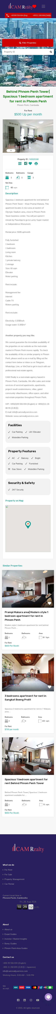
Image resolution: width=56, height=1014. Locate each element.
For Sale (8, 874)
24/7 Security (18, 490)
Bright (37, 458)
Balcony (25, 458)
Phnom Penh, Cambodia (15, 896)
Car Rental (9, 884)
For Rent (8, 870)
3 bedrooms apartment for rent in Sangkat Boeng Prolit (25, 697)
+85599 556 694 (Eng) (19, 15)
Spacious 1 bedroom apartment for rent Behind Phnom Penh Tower (26, 781)
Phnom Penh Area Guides (16, 948)
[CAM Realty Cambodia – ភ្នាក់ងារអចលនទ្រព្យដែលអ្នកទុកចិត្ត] (20, 6)
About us (8, 929)
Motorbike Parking (20, 437)
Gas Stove (16, 469)
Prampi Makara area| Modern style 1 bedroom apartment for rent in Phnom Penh (26, 616)
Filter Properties (29, 43)
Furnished (33, 463)
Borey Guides (10, 944)
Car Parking (17, 432)
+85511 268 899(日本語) (42, 15)
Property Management (14, 879)
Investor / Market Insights (15, 939)
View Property (28, 600)
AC (13, 458)
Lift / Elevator (35, 432)
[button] (31, 528)
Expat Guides (10, 934)
